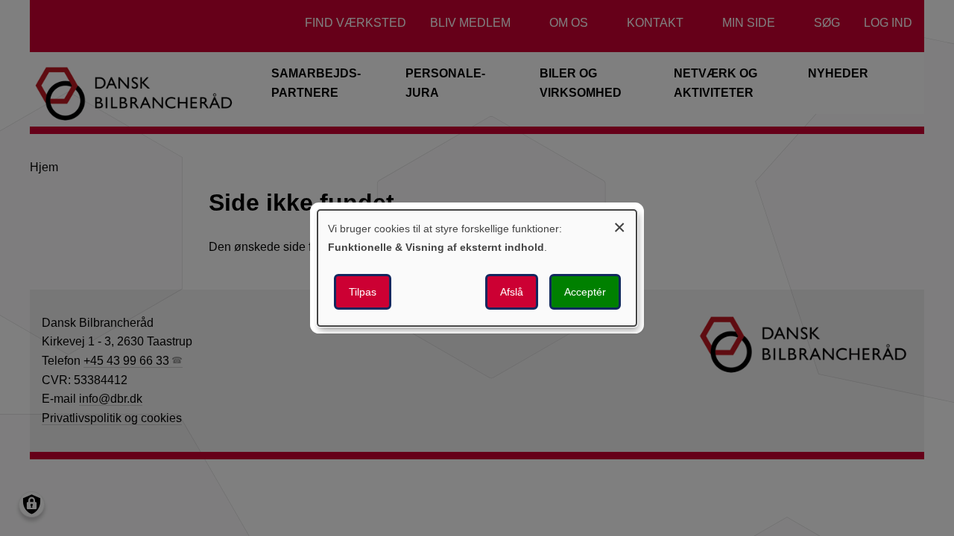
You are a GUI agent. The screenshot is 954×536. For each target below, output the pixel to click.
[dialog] (477, 268)
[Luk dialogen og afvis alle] (619, 225)
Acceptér (585, 292)
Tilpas (362, 292)
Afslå (511, 292)
